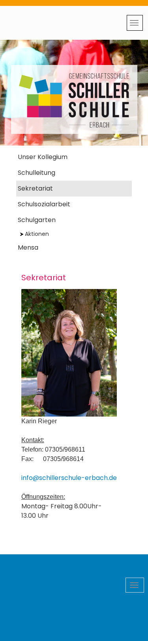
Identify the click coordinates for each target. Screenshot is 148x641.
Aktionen (37, 234)
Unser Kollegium (42, 156)
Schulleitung (36, 172)
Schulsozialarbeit (44, 204)
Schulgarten (37, 219)
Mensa (28, 247)
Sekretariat (35, 188)
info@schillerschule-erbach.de (69, 477)
